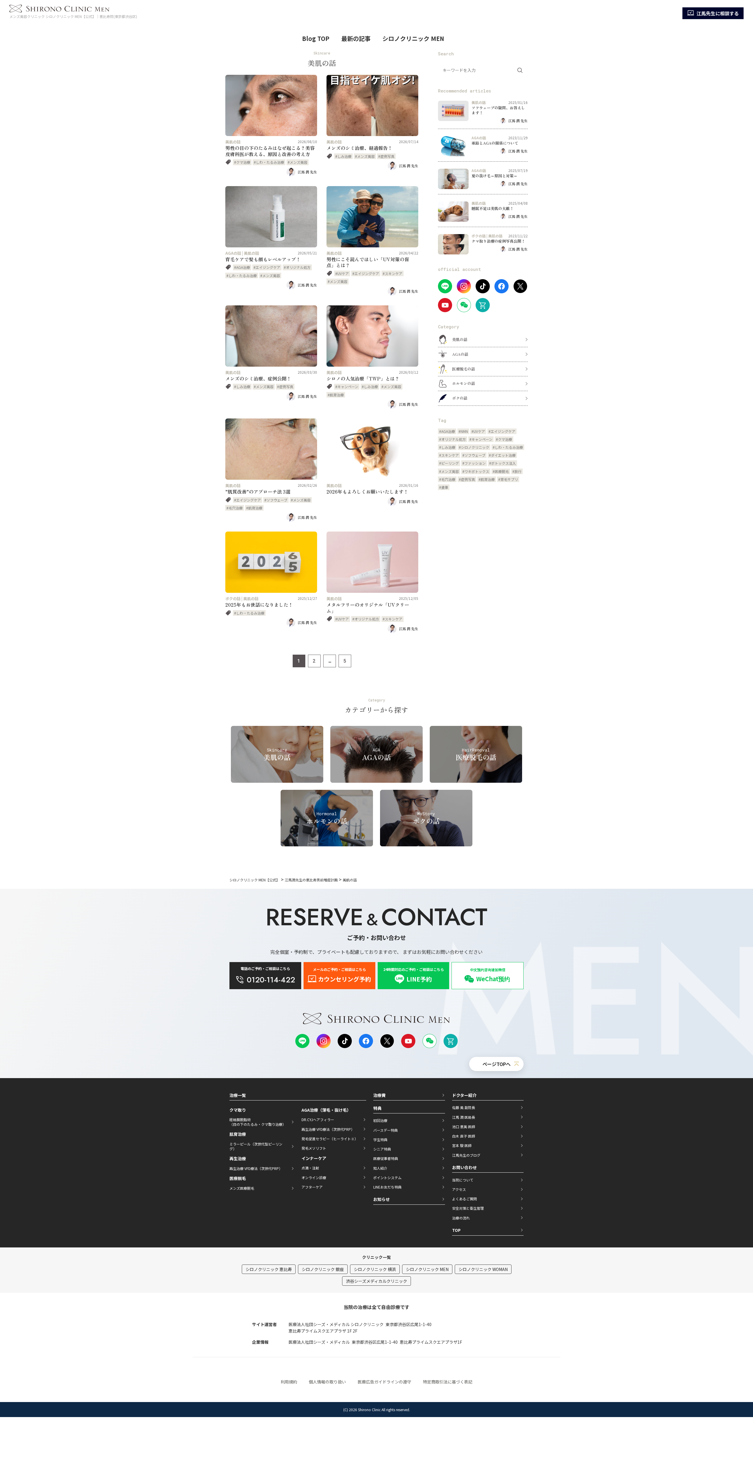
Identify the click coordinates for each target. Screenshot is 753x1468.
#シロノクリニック (474, 447)
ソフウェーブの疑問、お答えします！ (498, 110)
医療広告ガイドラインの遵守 (384, 1382)
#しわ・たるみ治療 (269, 162)
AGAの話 (233, 253)
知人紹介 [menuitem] (380, 1168)
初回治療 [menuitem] (380, 1120)
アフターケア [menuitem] (312, 1186)
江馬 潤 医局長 (463, 1117)
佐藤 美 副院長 (463, 1107)
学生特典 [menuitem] (380, 1139)
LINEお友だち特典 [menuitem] (387, 1186)
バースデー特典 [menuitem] (385, 1130)
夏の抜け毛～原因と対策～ (494, 175)
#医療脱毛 (501, 471)
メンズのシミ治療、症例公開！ (258, 378)
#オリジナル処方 (297, 267)
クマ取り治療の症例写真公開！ (498, 241)
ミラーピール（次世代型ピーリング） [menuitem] (255, 1146)
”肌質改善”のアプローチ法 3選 (257, 491)
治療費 (379, 1095)
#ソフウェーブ (275, 499)
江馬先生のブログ (466, 1155)
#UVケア (342, 273)
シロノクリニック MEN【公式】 (254, 879)
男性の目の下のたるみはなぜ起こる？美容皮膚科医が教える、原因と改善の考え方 (270, 151)
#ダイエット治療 (502, 455)
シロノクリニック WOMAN (483, 1269)
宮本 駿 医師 (462, 1145)
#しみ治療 (343, 156)
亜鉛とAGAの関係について (495, 143)
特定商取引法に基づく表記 (447, 1382)
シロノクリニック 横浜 (375, 1269)
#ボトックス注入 (502, 463)
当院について (462, 1179)
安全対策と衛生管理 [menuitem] (468, 1208)
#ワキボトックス (475, 471)
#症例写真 (386, 156)
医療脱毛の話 (463, 369)
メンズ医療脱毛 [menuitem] (241, 1188)
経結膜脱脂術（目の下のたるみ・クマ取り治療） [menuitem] (257, 1122)
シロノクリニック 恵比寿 (269, 1269)
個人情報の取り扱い (327, 1382)
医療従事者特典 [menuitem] (385, 1158)
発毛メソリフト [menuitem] (313, 1148)
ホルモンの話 (463, 383)
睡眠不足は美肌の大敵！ (493, 208)
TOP (456, 1230)
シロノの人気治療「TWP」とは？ (362, 378)
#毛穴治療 (234, 507)
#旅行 (517, 471)
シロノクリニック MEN (427, 1269)
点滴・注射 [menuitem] (310, 1167)
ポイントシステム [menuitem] (387, 1177)
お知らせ (381, 1199)
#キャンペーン (346, 386)
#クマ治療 (242, 162)
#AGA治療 (242, 267)
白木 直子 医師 (463, 1135)
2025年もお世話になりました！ (259, 604)
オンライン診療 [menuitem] (313, 1177)
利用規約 (289, 1382)
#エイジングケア (267, 267)
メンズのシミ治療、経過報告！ (359, 147)
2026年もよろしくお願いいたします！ (367, 491)
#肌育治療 (336, 394)
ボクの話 (233, 598)
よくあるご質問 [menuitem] (464, 1198)
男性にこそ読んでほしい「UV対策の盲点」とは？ (367, 262)
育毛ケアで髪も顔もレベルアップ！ (263, 259)
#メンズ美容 (297, 162)
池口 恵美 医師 (463, 1126)
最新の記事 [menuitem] (356, 38)
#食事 (443, 487)
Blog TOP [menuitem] (315, 38)
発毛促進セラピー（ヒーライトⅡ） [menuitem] (329, 1138)
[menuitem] (713, 13)
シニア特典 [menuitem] (382, 1148)
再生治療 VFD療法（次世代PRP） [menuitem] (255, 1168)
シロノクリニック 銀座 (323, 1269)
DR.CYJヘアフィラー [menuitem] (317, 1119)
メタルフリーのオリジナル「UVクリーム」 (367, 607)
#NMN (463, 431)
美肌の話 (233, 142)
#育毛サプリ (508, 479)
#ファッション (474, 463)
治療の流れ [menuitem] (461, 1217)
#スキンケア (392, 273)
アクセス (459, 1189)
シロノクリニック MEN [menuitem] (413, 38)
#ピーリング (449, 463)
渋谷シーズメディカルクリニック (376, 1281)
